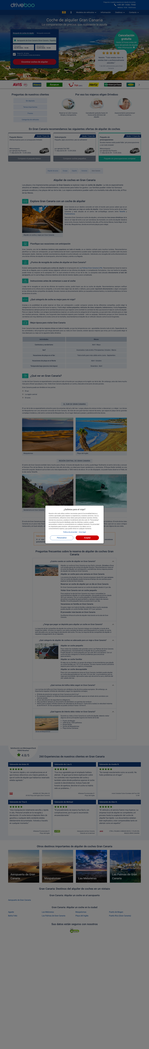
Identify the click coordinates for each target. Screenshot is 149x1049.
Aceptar (87, 538)
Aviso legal (82, 532)
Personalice (61, 538)
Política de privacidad (70, 532)
